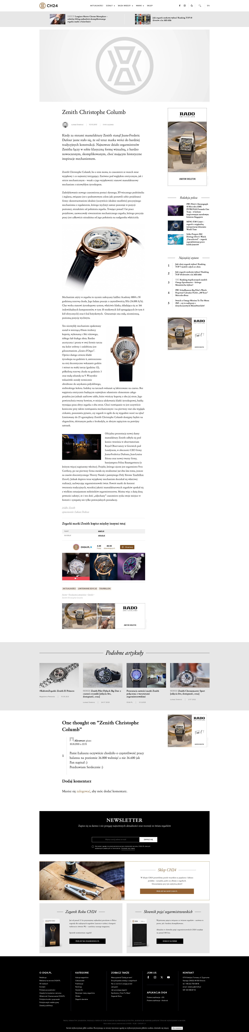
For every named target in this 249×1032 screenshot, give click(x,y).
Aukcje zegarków (81, 977)
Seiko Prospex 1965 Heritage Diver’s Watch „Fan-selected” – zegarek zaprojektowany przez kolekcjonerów (196, 239)
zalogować (83, 791)
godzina (91, 367)
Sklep (150, 6)
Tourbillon (138, 475)
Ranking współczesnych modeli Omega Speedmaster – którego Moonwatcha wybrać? (191, 282)
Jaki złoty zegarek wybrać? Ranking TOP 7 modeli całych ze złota (190, 265)
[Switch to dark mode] (192, 5)
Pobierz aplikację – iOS (155, 997)
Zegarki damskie (81, 999)
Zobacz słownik (170, 941)
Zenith (90, 594)
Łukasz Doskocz (77, 124)
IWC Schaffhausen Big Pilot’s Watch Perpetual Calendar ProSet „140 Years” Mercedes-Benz (191, 293)
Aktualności (96, 6)
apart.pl (101, 531)
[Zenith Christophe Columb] (124, 66)
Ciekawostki (79, 980)
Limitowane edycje (87, 589)
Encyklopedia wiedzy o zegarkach (124, 980)
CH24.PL (48, 6)
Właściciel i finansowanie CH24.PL (52, 996)
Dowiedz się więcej (128, 848)
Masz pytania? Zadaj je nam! (121, 977)
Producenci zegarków (77, 594)
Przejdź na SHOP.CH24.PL (167, 891)
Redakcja (42, 977)
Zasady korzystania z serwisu (50, 993)
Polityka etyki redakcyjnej (49, 1002)
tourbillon (104, 589)
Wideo (77, 996)
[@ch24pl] (76, 547)
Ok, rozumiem (177, 1028)
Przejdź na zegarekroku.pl (87, 941)
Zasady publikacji (46, 1005)
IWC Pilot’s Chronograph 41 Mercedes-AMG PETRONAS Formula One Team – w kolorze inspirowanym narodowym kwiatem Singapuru (197, 210)
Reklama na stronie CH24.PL (49, 980)
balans (96, 301)
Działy (109, 6)
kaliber (116, 297)
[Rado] (103, 616)
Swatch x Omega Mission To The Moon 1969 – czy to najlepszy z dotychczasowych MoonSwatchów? (192, 303)
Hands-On (79, 990)
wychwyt (103, 205)
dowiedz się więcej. (161, 1028)
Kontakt (42, 987)
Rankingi (78, 987)
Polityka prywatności (47, 990)
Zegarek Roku (116, 996)
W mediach (43, 984)
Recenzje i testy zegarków (85, 993)
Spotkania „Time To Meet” (121, 993)
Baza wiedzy (124, 6)
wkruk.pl (101, 535)
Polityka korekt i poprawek (49, 999)
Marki (139, 6)
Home (64, 594)
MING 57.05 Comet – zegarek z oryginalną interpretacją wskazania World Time (196, 226)
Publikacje (79, 984)
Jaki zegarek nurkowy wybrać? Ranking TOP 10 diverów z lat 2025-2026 (192, 273)
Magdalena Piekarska (47, 696)
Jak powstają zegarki (119, 990)
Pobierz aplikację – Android (157, 1000)
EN (208, 6)
